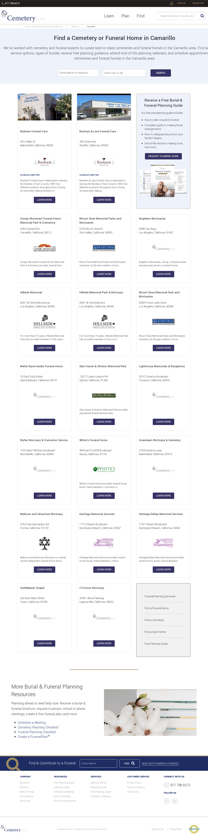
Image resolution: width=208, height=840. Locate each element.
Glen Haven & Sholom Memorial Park (102, 366)
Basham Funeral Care (34, 131)
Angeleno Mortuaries (152, 219)
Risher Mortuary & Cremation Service (44, 440)
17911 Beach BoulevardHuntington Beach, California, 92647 (159, 526)
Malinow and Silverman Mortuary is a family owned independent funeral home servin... (43, 559)
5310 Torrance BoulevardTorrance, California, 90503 (154, 378)
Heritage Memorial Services (97, 514)
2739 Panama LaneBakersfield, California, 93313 (155, 452)
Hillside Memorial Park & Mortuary (101, 292)
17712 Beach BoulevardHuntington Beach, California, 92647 (100, 526)
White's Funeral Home (93, 440)
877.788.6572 (12, 3)
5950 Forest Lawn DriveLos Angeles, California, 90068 (156, 304)
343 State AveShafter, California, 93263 (93, 143)
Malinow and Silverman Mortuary (41, 514)
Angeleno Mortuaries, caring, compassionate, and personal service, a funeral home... (162, 263)
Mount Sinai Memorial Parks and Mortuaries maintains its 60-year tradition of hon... (102, 263)
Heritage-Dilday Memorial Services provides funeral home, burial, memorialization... (161, 559)
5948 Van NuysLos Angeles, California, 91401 (156, 230)
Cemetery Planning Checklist (38, 727)
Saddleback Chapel (32, 588)
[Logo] (23, 16)
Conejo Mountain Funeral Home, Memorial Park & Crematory (40, 221)
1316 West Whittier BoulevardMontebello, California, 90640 (37, 452)
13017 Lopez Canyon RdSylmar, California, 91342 (93, 378)
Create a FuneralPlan (34, 736)
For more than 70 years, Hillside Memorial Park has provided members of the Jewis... (42, 337)
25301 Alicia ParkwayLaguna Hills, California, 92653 (96, 600)
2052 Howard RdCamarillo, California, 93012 (35, 230)
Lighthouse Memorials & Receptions (162, 366)
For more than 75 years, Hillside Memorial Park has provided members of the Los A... (103, 337)
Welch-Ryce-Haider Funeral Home (41, 366)
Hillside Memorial (31, 292)
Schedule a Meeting (32, 722)
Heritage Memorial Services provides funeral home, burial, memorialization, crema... (102, 559)
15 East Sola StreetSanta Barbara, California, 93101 (38, 378)
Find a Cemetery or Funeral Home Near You (44, 26)
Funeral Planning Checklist (37, 732)
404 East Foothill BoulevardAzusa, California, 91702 (95, 452)
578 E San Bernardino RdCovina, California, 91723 (34, 526)
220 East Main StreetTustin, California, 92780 (33, 600)
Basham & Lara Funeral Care (97, 131)
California (75, 26)
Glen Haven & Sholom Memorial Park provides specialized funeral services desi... (103, 411)
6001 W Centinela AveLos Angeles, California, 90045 (96, 304)
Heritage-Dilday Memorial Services (161, 514)
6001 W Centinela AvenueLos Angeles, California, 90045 (37, 304)
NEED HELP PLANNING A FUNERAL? (160, 763)
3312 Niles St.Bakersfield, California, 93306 (36, 143)
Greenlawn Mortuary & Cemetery (160, 440)
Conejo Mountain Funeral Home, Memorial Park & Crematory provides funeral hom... (42, 263)
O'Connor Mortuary (91, 588)
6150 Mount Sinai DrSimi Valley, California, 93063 (95, 230)
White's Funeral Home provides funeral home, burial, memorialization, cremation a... (103, 485)
